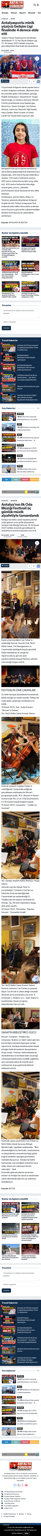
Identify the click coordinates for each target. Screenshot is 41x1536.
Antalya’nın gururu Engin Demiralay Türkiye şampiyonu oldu (30, 295)
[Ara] (35, 5)
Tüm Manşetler (9, 1503)
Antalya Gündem (9, 1516)
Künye (29, 1514)
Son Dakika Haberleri (11, 1506)
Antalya (5, 13)
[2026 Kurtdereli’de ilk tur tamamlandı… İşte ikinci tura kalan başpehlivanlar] (11, 266)
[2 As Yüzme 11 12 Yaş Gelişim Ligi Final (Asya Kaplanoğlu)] (20, 143)
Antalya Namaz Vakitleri (12, 1496)
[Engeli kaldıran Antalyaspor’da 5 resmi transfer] (30, 266)
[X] (18, 1485)
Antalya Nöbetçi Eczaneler (13, 1492)
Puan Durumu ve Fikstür (12, 1501)
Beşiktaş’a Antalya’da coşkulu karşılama (28, 428)
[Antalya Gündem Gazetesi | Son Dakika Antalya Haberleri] (12, 5)
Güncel (14, 13)
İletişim (21, 1514)
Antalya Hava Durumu (11, 1494)
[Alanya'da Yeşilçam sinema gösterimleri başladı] (30, 1249)
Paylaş (6, 81)
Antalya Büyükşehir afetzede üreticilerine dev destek (10, 1257)
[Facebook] (15, 1485)
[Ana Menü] (38, 5)
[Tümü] (38, 408)
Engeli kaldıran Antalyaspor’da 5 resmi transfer (30, 274)
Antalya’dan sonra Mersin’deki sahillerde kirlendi (26, 470)
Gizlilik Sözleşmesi (9, 1514)
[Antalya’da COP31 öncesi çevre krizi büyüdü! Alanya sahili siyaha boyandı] (30, 1207)
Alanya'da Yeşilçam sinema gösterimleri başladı (28, 1257)
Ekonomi (31, 13)
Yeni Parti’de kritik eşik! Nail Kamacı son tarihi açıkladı (27, 418)
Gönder (6, 328)
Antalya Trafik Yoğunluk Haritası (15, 1499)
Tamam (26, 1533)
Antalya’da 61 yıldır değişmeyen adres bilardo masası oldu (28, 249)
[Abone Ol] (38, 81)
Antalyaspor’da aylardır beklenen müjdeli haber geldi (9, 295)
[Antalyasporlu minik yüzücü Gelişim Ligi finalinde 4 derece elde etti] (20, 67)
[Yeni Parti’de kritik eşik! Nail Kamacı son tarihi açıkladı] (11, 1207)
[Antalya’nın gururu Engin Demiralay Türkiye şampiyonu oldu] (30, 287)
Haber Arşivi (8, 1508)
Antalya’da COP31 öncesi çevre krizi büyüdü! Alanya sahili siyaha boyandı (27, 449)
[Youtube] (26, 1485)
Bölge (20, 455)
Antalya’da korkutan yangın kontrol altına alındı (10, 1236)
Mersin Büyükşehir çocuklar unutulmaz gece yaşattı (27, 460)
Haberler (4, 19)
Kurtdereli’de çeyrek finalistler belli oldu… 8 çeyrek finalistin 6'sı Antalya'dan (28, 439)
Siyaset (22, 13)
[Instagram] (22, 1485)
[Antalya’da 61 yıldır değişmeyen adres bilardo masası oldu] (30, 241)
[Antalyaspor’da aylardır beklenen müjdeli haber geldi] (11, 287)
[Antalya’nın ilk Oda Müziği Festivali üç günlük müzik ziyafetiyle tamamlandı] (20, 551)
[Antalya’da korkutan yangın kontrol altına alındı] (11, 1228)
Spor (13, 19)
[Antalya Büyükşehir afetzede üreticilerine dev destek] (11, 1249)
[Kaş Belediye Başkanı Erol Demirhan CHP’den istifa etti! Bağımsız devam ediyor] (30, 1228)
